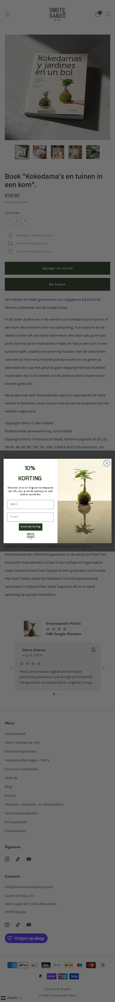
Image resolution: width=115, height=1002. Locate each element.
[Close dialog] (107, 463)
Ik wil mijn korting (31, 526)
